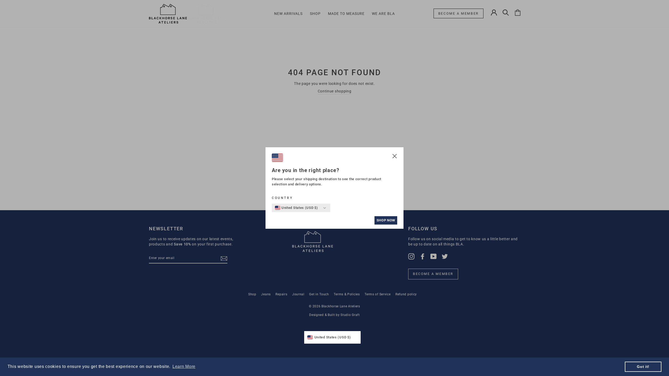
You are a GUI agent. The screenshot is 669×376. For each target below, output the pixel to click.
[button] (394, 157)
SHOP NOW (386, 220)
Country (282, 198)
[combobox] (296, 207)
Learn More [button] (183, 366)
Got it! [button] (643, 367)
